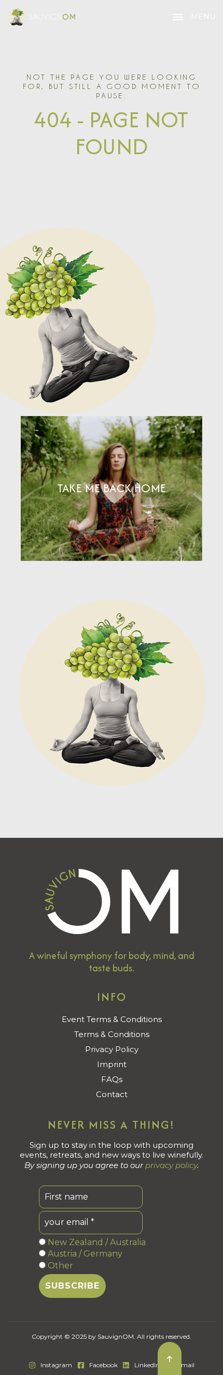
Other (59, 1265)
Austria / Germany (84, 1254)
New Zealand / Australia (96, 1242)
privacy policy (171, 1165)
